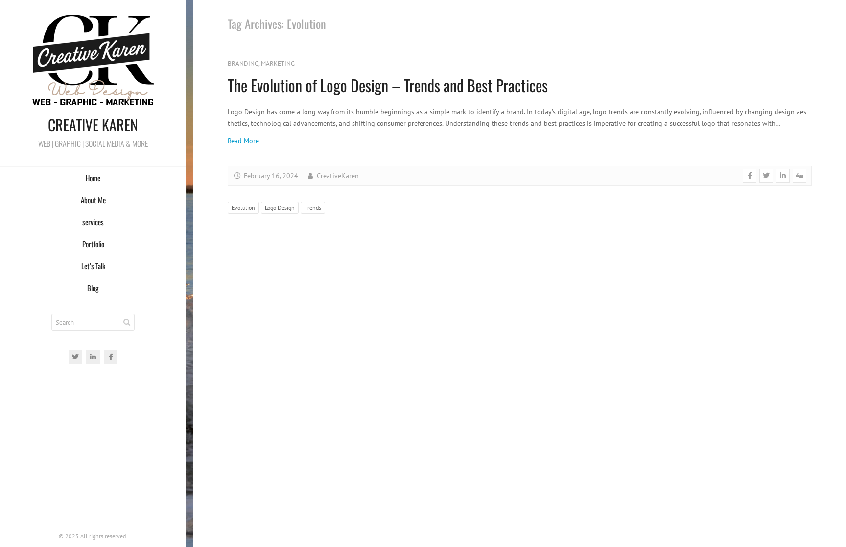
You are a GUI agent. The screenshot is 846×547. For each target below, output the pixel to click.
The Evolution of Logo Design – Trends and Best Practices (388, 84)
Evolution (243, 207)
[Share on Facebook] (749, 176)
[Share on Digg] (799, 176)
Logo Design (280, 207)
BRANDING (243, 63)
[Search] (127, 322)
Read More (243, 140)
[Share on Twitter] (766, 176)
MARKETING (278, 63)
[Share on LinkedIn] (783, 176)
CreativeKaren (337, 175)
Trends (313, 207)
